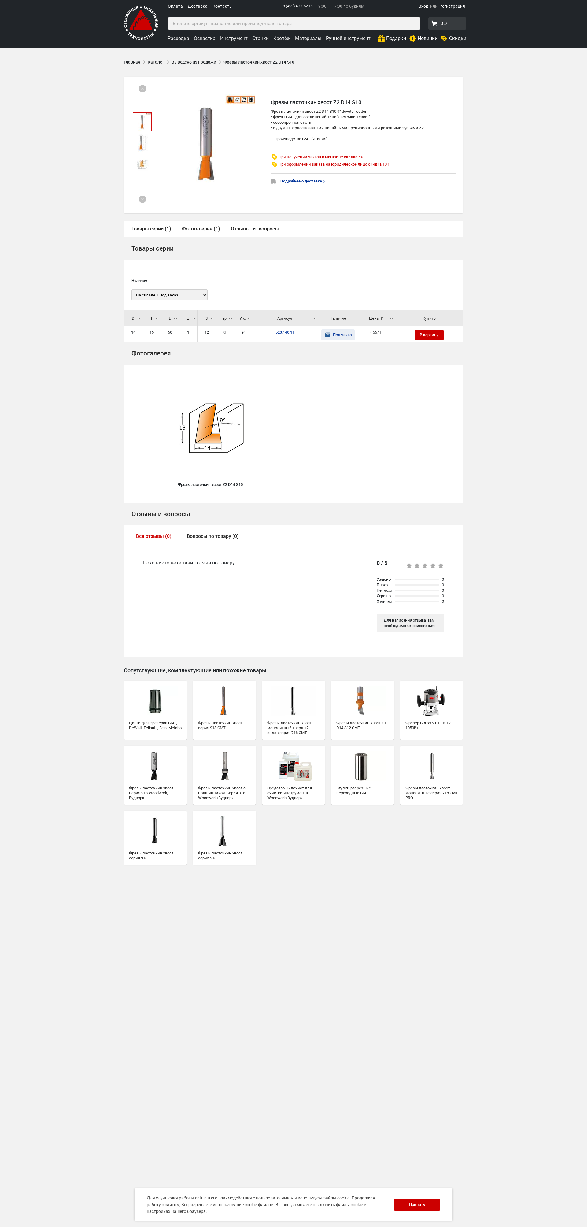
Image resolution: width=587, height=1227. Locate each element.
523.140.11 (284, 332)
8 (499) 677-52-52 (298, 6)
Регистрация (452, 6)
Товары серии (152, 248)
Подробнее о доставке (301, 181)
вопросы (269, 229)
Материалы (308, 38)
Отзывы (240, 229)
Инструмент (234, 38)
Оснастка (205, 38)
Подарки (396, 38)
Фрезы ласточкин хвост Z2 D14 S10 (258, 62)
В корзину (429, 334)
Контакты (222, 6)
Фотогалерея (151, 353)
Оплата (175, 6)
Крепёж (281, 38)
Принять (417, 1204)
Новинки (427, 38)
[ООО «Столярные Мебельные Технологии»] (141, 39)
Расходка (178, 38)
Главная (132, 62)
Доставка (198, 6)
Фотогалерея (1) (201, 229)
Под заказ (342, 334)
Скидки (457, 38)
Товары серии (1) (151, 229)
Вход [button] (423, 6)
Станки (260, 38)
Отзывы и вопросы (160, 514)
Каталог (156, 62)
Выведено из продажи (194, 62)
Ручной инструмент (348, 38)
